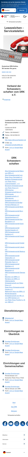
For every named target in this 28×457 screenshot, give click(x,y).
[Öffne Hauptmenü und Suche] (25, 17)
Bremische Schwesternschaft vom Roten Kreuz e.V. (14, 187)
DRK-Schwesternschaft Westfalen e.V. (12, 265)
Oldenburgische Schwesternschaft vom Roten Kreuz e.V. (14, 283)
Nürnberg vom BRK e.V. (12, 279)
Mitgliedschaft (9, 318)
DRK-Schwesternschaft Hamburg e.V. (12, 233)
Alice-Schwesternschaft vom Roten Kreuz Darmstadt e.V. (14, 176)
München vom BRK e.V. (12, 277)
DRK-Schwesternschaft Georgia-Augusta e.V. (12, 229)
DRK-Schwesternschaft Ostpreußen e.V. (12, 257)
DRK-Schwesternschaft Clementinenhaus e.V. (12, 216)
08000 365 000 (6, 72)
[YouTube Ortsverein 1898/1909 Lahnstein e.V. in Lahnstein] (10, 423)
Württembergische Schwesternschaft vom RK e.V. (14, 295)
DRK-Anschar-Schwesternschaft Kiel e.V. (13, 191)
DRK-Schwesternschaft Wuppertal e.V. (12, 269)
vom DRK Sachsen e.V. (12, 298)
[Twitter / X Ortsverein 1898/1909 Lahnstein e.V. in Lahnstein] (22, 423)
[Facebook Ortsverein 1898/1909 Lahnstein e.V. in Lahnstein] (4, 423)
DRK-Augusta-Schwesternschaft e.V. (12, 195)
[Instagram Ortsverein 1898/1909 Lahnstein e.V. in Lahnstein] (16, 423)
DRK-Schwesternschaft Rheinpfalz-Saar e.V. (12, 261)
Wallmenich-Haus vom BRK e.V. (15, 291)
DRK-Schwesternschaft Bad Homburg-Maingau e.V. (13, 203)
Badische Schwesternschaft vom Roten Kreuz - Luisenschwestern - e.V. (13, 181)
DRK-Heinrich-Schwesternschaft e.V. (12, 199)
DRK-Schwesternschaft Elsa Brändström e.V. (13, 220)
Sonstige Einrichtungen (12, 341)
